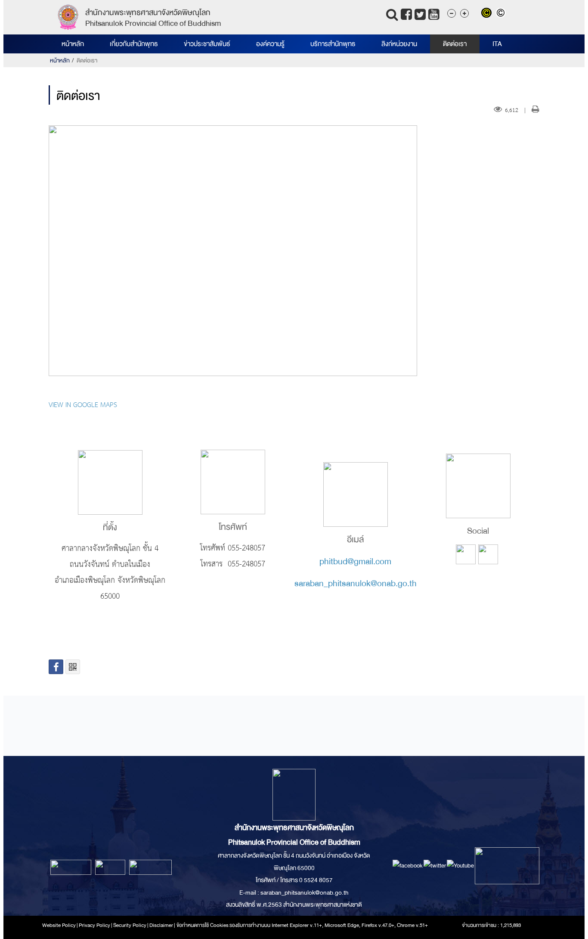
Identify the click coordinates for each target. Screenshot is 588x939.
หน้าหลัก (73, 44)
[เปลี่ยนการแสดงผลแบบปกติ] (501, 13)
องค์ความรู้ (270, 44)
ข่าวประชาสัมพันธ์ (207, 44)
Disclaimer (161, 925)
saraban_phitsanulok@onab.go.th (355, 583)
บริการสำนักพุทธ (333, 44)
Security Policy (129, 925)
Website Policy (59, 925)
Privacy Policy (94, 925)
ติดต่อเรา (455, 44)
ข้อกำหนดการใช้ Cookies (202, 925)
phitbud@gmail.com (355, 561)
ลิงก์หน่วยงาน (399, 44)
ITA (497, 44)
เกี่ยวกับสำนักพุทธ (134, 44)
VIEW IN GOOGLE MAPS (83, 405)
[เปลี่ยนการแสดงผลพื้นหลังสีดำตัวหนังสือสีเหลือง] (488, 13)
